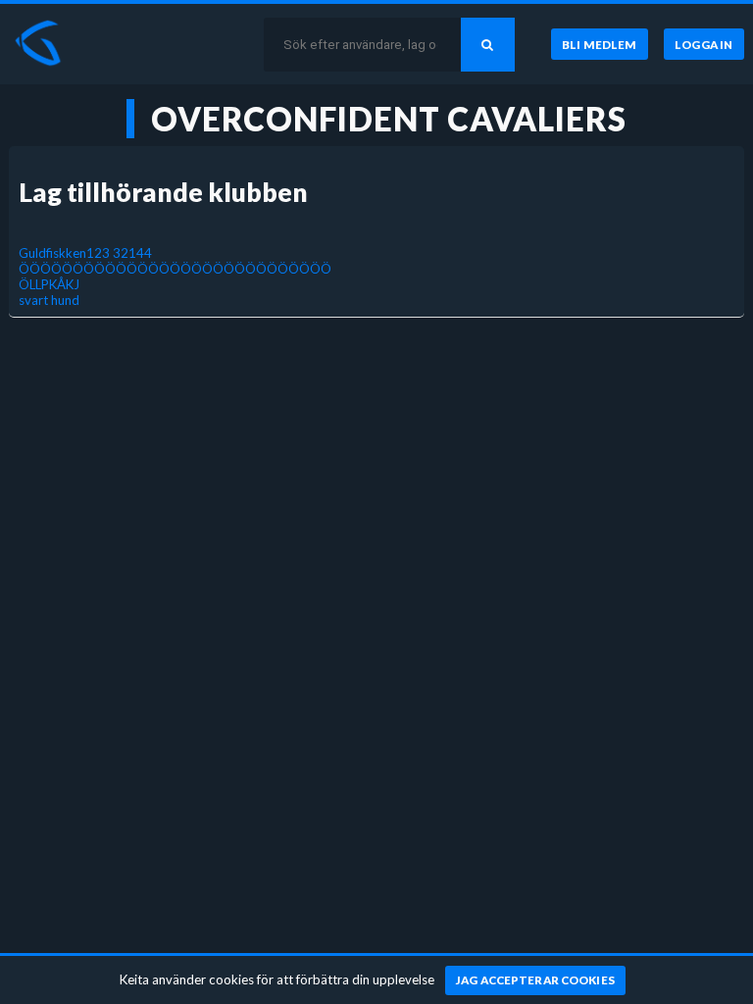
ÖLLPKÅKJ (49, 284)
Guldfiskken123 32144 (85, 253)
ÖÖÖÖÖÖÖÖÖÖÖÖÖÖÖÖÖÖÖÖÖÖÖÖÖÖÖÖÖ (175, 268)
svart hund (49, 300)
